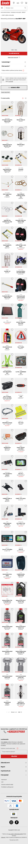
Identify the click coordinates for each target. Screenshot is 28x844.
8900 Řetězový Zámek (7, 422)
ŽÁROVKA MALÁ (20, 144)
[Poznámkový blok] (22, 3)
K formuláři (10, 81)
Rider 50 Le (20, 473)
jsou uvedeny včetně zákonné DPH (15, 834)
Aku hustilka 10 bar (21, 523)
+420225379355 (16, 731)
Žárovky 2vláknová (21, 119)
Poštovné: (3, 837)
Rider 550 (21, 549)
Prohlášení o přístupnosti (7, 787)
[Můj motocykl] (18, 3)
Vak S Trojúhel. (21, 347)
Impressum (4, 779)
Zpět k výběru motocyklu (8, 15)
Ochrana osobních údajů (7, 784)
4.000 (21, 396)
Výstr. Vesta (20, 422)
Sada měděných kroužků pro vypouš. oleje (20, 196)
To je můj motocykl (14, 53)
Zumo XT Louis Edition (7, 549)
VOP (2, 782)
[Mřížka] (23, 98)
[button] (25, 8)
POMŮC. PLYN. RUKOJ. (21, 498)
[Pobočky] (14, 3)
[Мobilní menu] (2, 8)
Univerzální (20, 169)
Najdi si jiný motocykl (13, 57)
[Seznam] (25, 98)
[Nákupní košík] (26, 3)
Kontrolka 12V (7, 271)
